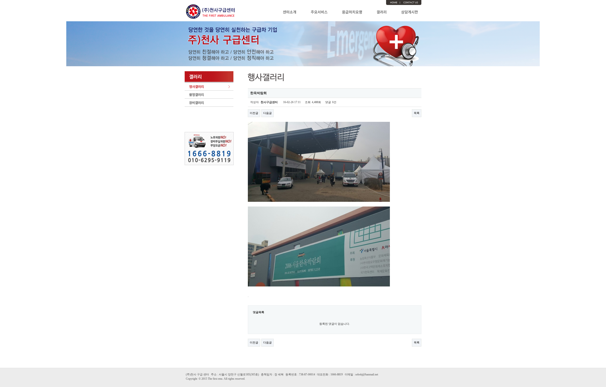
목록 (416, 113)
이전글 (254, 113)
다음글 (267, 113)
